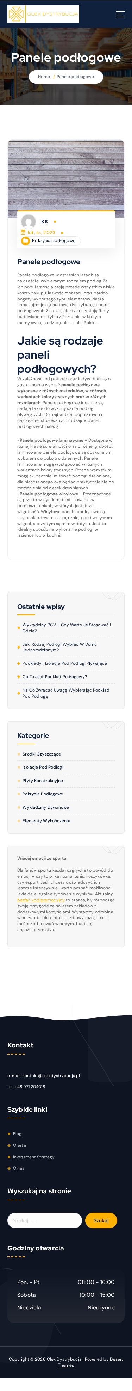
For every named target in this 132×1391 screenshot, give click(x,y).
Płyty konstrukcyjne (43, 780)
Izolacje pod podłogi (43, 767)
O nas (19, 1168)
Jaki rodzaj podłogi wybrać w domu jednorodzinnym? (60, 647)
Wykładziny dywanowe (46, 807)
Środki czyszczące (42, 754)
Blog (17, 1133)
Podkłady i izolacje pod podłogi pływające (65, 663)
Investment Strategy (34, 1157)
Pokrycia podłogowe (53, 241)
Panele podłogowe (75, 76)
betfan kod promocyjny (41, 900)
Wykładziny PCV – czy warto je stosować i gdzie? (67, 628)
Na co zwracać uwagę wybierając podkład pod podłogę (66, 693)
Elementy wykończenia (46, 821)
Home (44, 76)
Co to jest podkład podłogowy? (55, 677)
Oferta (19, 1145)
